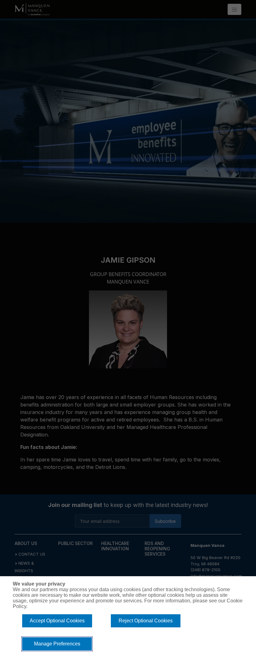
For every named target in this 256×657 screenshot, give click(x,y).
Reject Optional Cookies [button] (146, 620)
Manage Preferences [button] (57, 643)
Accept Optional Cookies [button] (57, 620)
